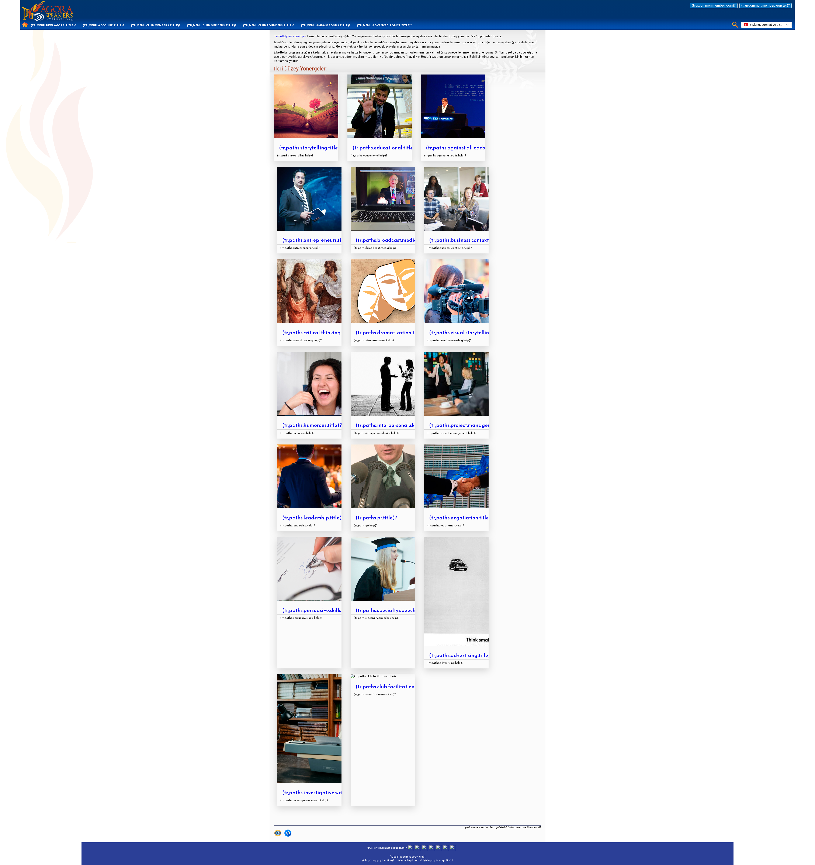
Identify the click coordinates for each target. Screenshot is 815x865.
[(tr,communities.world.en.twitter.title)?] (424, 847)
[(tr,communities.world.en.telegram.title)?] (452, 847)
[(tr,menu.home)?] (24, 24)
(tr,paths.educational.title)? (385, 148)
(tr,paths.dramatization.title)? (391, 333)
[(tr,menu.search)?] (734, 24)
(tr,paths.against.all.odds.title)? (463, 148)
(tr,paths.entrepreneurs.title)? (317, 240)
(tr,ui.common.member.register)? (765, 5)
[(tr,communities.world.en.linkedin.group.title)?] (438, 847)
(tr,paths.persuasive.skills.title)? (319, 610)
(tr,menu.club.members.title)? (155, 25)
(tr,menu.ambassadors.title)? (325, 25)
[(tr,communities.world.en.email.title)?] (445, 847)
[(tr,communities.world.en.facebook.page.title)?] (417, 847)
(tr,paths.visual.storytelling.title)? (468, 333)
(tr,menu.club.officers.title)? (211, 25)
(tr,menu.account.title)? (103, 25)
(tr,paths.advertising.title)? (461, 655)
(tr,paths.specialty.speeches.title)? (396, 610)
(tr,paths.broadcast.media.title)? (394, 240)
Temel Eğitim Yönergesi (290, 36)
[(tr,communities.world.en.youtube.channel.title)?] (431, 847)
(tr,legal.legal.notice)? (411, 860)
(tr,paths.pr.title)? (376, 518)
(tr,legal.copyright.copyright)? (407, 856)
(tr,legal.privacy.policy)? (438, 860)
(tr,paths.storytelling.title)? (311, 148)
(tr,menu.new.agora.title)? (53, 25)
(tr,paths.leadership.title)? (313, 518)
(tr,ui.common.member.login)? (714, 5)
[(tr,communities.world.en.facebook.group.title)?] (410, 847)
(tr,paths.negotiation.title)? (461, 518)
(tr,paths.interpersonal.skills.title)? (396, 425)
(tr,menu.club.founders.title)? (268, 25)
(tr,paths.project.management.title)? (472, 425)
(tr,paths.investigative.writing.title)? (324, 793)
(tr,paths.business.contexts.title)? (467, 240)
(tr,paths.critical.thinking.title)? (319, 333)
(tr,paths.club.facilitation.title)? (393, 687)
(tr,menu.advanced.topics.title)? (384, 25)
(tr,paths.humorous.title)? (312, 425)
